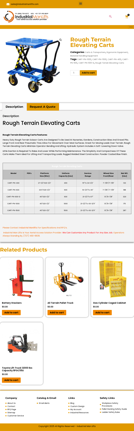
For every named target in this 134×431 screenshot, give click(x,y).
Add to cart (88, 72)
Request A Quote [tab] (42, 107)
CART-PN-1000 (84, 59)
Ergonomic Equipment (117, 52)
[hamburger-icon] (131, 27)
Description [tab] (14, 107)
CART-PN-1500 (99, 59)
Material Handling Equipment (84, 55)
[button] (80, 3)
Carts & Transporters (95, 52)
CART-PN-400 (114, 59)
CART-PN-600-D (86, 62)
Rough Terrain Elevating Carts (109, 62)
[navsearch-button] (110, 16)
